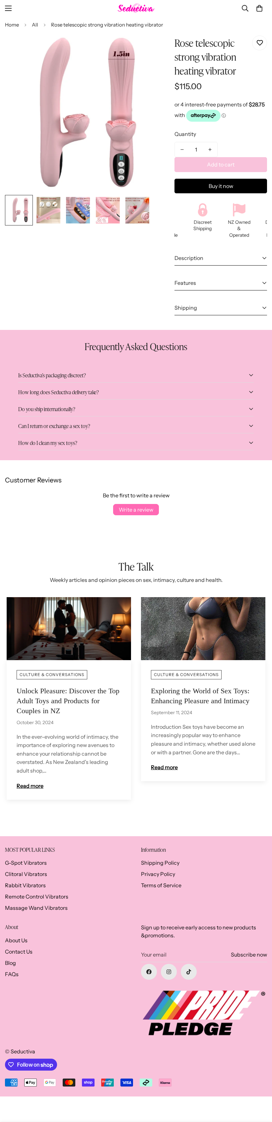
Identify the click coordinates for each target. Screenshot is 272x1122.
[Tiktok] (189, 972)
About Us (16, 940)
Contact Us (19, 951)
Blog (10, 963)
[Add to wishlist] (259, 42)
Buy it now (221, 186)
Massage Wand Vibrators (36, 907)
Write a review (136, 509)
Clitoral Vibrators (26, 874)
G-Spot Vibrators (26, 862)
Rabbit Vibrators (25, 885)
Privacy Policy (158, 874)
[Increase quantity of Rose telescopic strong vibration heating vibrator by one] (210, 149)
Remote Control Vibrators (36, 896)
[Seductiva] (136, 8)
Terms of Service (161, 885)
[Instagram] (169, 972)
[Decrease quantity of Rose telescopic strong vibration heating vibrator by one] (182, 149)
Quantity (185, 134)
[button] (259, 8)
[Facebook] (149, 972)
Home (12, 25)
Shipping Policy (160, 862)
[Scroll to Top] (259, 1085)
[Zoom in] (137, 47)
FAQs (12, 974)
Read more (30, 785)
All (35, 25)
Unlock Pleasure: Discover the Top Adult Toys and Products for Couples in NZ (68, 701)
